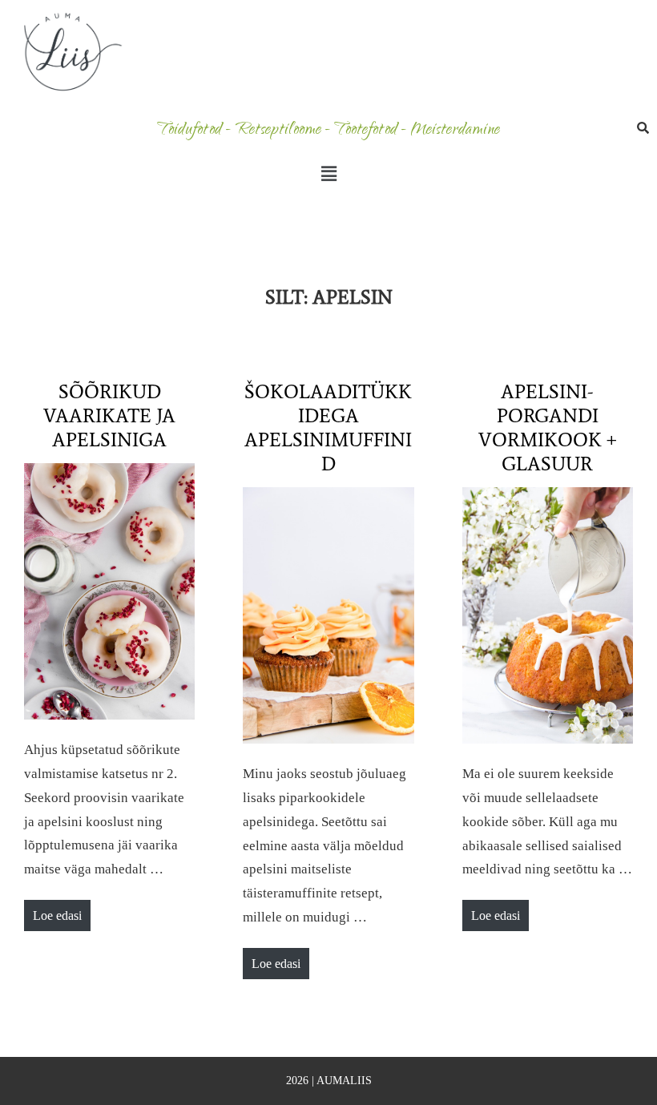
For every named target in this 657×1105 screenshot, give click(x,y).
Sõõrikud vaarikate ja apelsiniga (109, 415)
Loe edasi (57, 911)
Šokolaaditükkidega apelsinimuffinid (328, 427)
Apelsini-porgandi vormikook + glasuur (547, 427)
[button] (328, 174)
